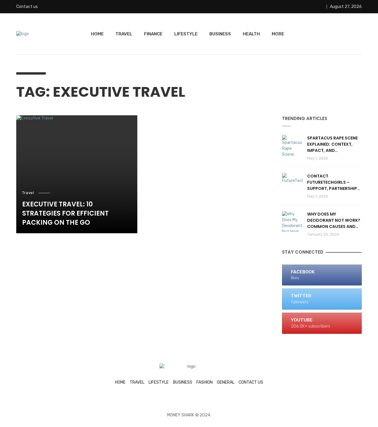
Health (251, 34)
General (225, 382)
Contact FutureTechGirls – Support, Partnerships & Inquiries (333, 182)
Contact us (27, 6)
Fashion (204, 382)
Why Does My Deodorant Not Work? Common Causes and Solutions (333, 220)
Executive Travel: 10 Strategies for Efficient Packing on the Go (65, 213)
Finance (153, 34)
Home (97, 34)
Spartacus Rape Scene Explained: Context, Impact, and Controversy (332, 144)
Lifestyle (186, 34)
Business (220, 34)
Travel (123, 34)
